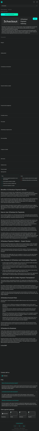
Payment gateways (4, 9)
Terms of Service (22, 428)
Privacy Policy (16, 428)
